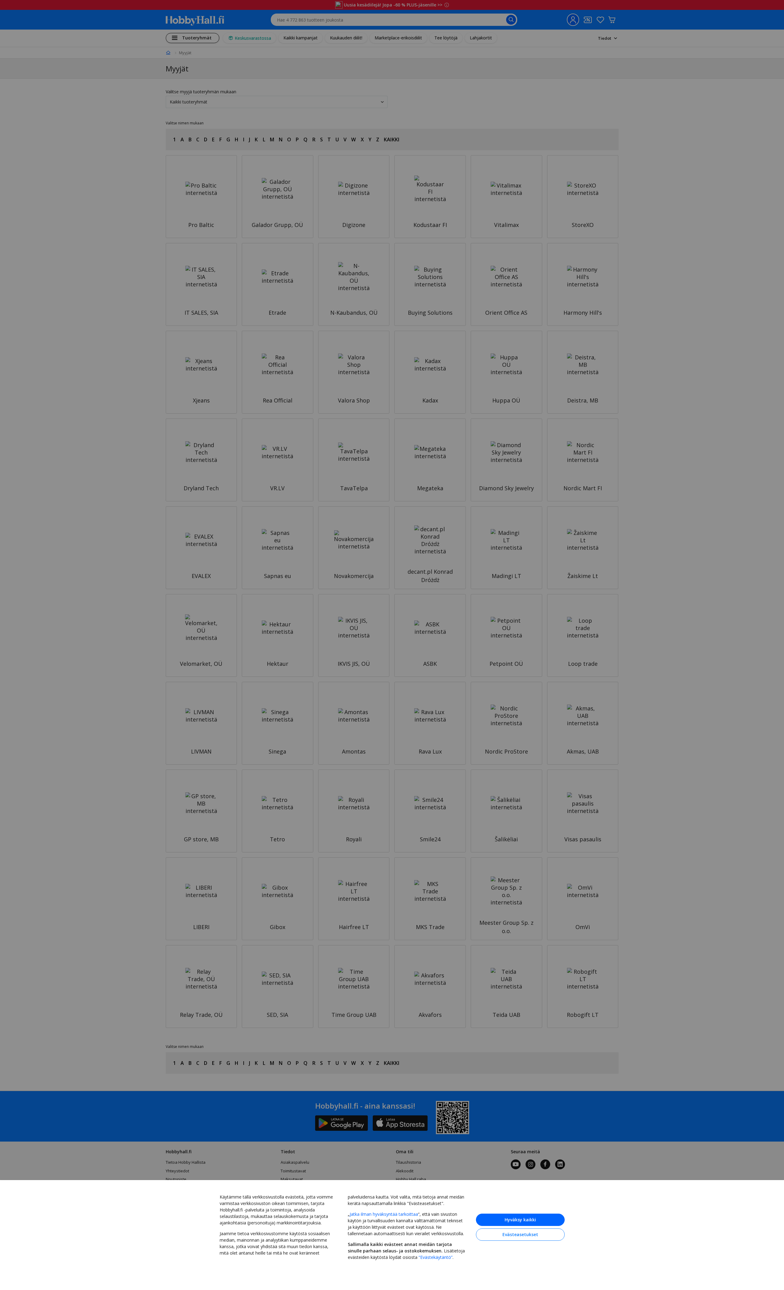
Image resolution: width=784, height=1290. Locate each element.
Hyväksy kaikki (520, 1220)
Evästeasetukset (520, 1234)
